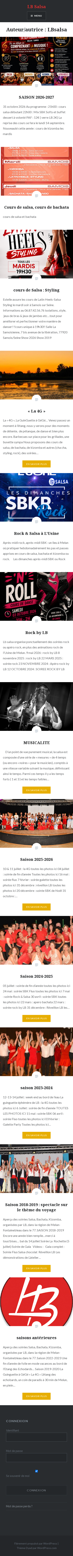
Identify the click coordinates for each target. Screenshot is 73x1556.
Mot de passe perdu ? (19, 1506)
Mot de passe (14, 1451)
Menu (38, 15)
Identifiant (12, 1430)
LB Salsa (36, 6)
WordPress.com (47, 1548)
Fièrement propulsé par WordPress (35, 1543)
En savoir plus (36, 464)
